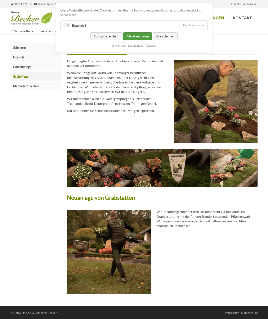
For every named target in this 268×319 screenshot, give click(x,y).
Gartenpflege (22, 67)
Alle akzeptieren (137, 36)
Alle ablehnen (165, 36)
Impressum (249, 4)
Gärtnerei (20, 47)
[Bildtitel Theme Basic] (31, 23)
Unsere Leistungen (50, 31)
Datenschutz (249, 312)
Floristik (18, 57)
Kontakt (236, 4)
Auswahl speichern (106, 36)
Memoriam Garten (26, 86)
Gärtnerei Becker (24, 31)
